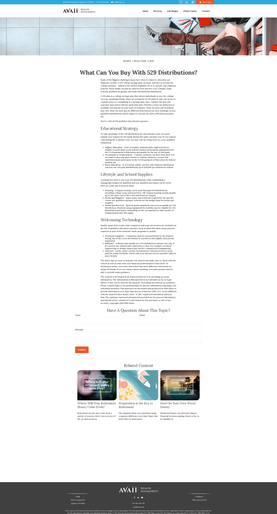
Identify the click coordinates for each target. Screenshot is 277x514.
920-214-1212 (103, 2)
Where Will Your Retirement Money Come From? (96, 405)
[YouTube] (192, 2)
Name (78, 315)
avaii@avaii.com (119, 2)
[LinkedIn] (186, 2)
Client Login (206, 2)
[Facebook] (180, 2)
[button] (157, 11)
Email (142, 315)
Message (79, 329)
